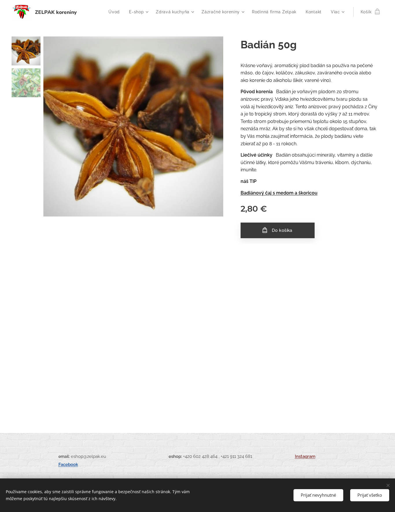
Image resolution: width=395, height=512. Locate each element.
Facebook (68, 464)
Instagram (305, 456)
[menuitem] (115, 12)
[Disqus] (197, 328)
